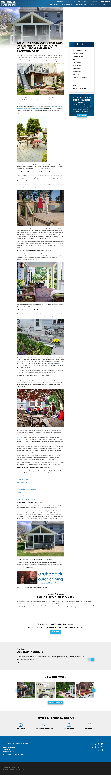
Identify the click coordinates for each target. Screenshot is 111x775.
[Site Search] (108, 4)
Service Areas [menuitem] (77, 71)
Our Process (94, 1)
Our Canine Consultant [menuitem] (79, 88)
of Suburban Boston (66, 1)
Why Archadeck (81, 4)
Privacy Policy (14, 769)
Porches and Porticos (22, 482)
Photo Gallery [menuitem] (77, 62)
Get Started (102, 4)
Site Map (21, 769)
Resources (92, 4)
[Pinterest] (98, 747)
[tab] (91, 71)
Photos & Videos (67, 4)
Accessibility (5, 769)
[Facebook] (92, 743)
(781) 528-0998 (9, 747)
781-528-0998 (105, 1)
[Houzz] (92, 747)
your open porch (55, 253)
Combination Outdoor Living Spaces (26, 499)
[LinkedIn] (95, 743)
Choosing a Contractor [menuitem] (79, 56)
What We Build (54, 4)
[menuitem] (54, 4)
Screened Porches (21, 486)
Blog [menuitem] (74, 59)
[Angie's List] (102, 747)
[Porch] (95, 750)
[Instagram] (102, 750)
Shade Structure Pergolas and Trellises (26, 489)
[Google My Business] (102, 743)
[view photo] (26, 690)
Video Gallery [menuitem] (77, 65)
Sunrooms (19, 492)
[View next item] (92, 659)
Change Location (82, 1)
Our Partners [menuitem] (76, 68)
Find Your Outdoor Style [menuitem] (79, 50)
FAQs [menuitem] (74, 80)
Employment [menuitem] (76, 74)
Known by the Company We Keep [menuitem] (81, 84)
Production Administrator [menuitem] (80, 77)
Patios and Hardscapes (22, 479)
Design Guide (89, 728)
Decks (18, 476)
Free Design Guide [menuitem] (78, 53)
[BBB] (98, 750)
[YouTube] (98, 743)
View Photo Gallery (55, 702)
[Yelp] (95, 747)
